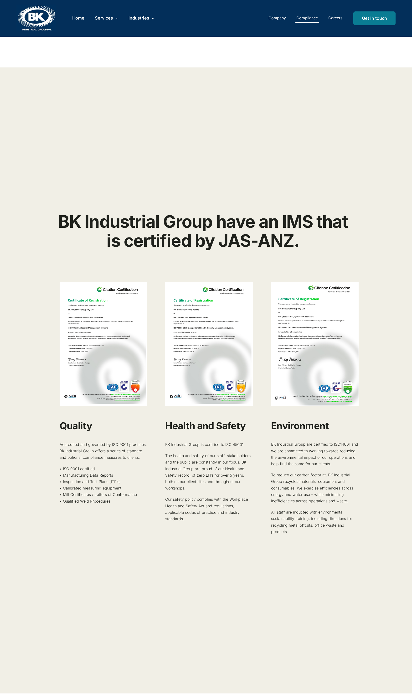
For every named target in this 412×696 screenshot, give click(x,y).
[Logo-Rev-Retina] (36, 6)
